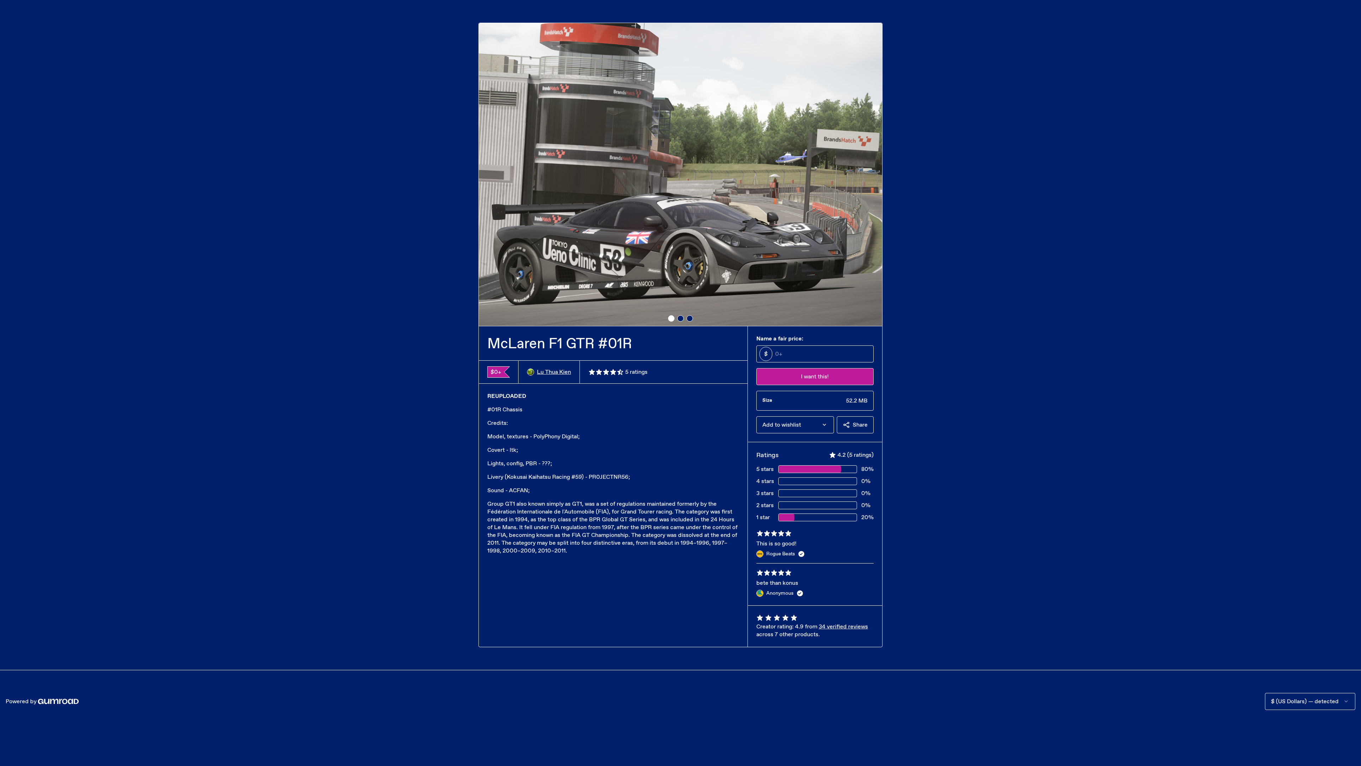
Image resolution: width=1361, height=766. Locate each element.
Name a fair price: (779, 338)
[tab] (671, 318)
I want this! (815, 376)
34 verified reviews (843, 626)
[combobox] (795, 424)
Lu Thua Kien (554, 371)
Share (860, 424)
